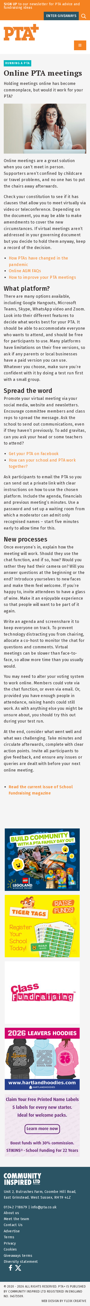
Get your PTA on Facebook (34, 453)
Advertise (12, 1231)
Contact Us (13, 1225)
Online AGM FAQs (25, 270)
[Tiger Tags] (42, 926)
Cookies (10, 1249)
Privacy (10, 1243)
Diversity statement (21, 1262)
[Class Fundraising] (42, 992)
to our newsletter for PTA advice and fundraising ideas (42, 6)
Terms (9, 1237)
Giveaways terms (18, 1256)
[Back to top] (76, 1292)
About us (11, 1213)
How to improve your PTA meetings (42, 277)
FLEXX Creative (75, 1301)
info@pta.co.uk (44, 1207)
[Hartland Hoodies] (42, 1059)
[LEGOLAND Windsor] (42, 859)
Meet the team (16, 1219)
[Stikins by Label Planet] (42, 1125)
